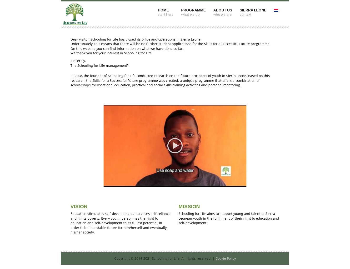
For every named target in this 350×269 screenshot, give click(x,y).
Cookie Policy (225, 258)
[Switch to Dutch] (276, 8)
